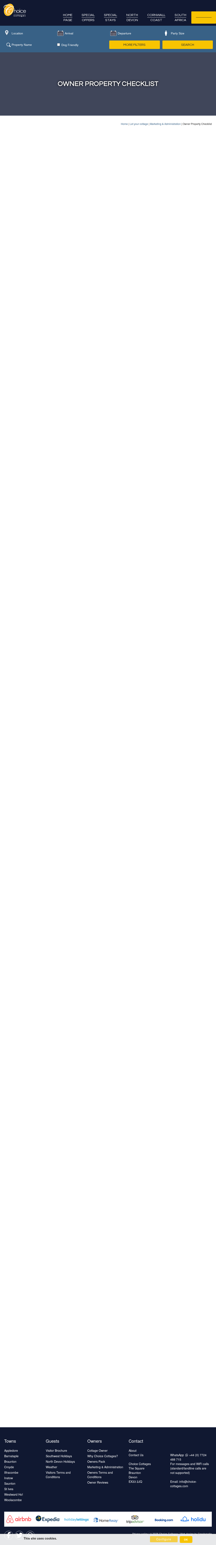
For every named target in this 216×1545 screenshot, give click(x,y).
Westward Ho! (13, 1494)
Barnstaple (11, 1456)
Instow (8, 1478)
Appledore (11, 1450)
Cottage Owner (97, 1450)
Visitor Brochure (56, 1450)
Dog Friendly (69, 45)
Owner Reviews (97, 1482)
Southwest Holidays (59, 1456)
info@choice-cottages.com (183, 1483)
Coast (156, 17)
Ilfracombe (11, 1472)
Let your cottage (139, 124)
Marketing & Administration (165, 124)
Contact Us (136, 1455)
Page (67, 17)
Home (124, 124)
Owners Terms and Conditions (100, 1474)
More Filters (134, 44)
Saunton (9, 1483)
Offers (88, 17)
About (132, 1450)
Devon (132, 17)
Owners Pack (96, 1461)
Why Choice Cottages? (102, 1456)
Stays (110, 17)
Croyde (9, 1467)
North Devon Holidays (60, 1461)
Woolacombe (13, 1500)
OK (186, 1539)
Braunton (10, 1461)
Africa (180, 17)
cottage (204, 17)
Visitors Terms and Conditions (58, 1474)
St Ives (8, 1489)
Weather (51, 1467)
